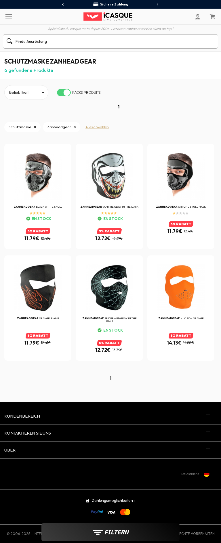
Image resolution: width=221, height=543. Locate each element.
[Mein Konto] (197, 16)
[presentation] (63, 4)
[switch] (64, 92)
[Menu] (8, 16)
